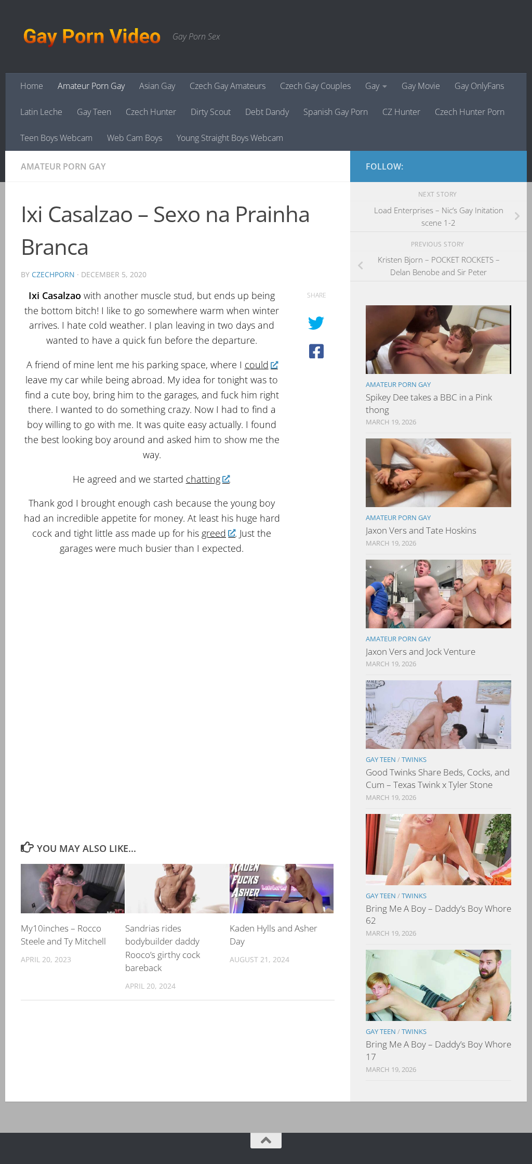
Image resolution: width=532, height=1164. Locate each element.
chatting (203, 479)
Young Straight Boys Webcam (230, 138)
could (257, 364)
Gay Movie (421, 86)
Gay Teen (94, 112)
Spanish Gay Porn (335, 112)
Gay (372, 86)
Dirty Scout (211, 112)
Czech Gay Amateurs (227, 86)
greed (214, 533)
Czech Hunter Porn (469, 112)
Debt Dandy (267, 112)
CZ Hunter (401, 112)
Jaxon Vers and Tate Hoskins (421, 530)
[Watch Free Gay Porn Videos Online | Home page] (91, 36)
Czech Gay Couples (315, 86)
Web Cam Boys (134, 138)
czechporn (53, 274)
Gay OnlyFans (479, 86)
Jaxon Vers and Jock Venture (420, 651)
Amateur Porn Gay (91, 86)
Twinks (414, 759)
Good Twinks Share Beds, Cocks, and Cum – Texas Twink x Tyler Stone (438, 778)
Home (31, 86)
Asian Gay (157, 86)
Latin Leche (41, 112)
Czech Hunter (151, 112)
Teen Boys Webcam (56, 138)
